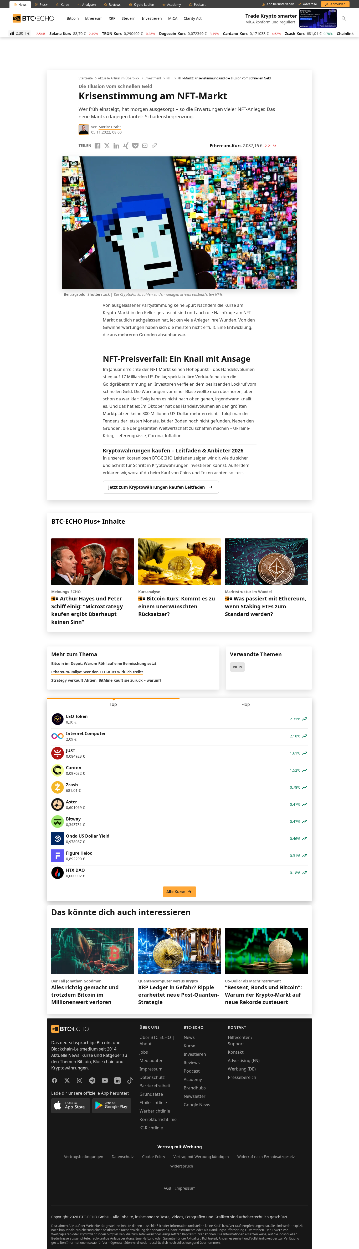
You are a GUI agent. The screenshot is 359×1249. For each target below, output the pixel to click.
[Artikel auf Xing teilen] (126, 145)
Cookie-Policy (153, 1156)
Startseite (86, 78)
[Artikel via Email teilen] (145, 145)
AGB (167, 1188)
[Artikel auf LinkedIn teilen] (116, 145)
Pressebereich (242, 1077)
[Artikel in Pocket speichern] (135, 145)
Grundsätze (151, 1094)
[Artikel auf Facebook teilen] (97, 145)
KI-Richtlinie (151, 1128)
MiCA (172, 18)
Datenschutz (152, 1077)
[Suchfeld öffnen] (343, 18)
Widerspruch (181, 1166)
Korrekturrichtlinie (158, 1119)
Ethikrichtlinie (153, 1102)
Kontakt (236, 1052)
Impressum (151, 1069)
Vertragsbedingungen (83, 1156)
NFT (169, 78)
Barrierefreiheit (155, 1086)
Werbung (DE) (242, 1069)
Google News (197, 1105)
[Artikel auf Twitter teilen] (107, 145)
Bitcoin (73, 18)
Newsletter (195, 1096)
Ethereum (93, 18)
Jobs (144, 1052)
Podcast (192, 1071)
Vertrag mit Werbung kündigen (201, 1156)
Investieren (152, 18)
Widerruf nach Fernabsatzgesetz (266, 1156)
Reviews (192, 1063)
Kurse (189, 1046)
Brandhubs (195, 1088)
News (189, 1037)
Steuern (129, 18)
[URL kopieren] (154, 145)
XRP (112, 18)
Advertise (310, 4)
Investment (153, 78)
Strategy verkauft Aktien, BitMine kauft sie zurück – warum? (106, 680)
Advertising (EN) (244, 1060)
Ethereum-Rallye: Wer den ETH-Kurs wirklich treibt (97, 671)
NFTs (237, 666)
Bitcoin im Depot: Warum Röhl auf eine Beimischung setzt (103, 663)
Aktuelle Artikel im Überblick (118, 78)
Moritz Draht (110, 126)
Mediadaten (151, 1060)
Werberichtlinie (155, 1111)
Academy (193, 1079)
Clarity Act (193, 18)
